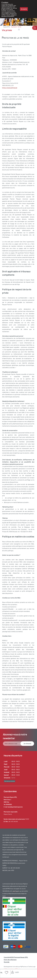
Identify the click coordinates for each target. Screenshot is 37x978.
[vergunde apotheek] (14, 906)
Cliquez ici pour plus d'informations (9, 15)
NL (1, 972)
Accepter (24, 9)
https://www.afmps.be (9, 88)
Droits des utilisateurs (10, 959)
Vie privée (6, 962)
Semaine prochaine (9, 781)
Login (17, 972)
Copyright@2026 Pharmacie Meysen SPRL (16, 957)
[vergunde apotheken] (14, 930)
